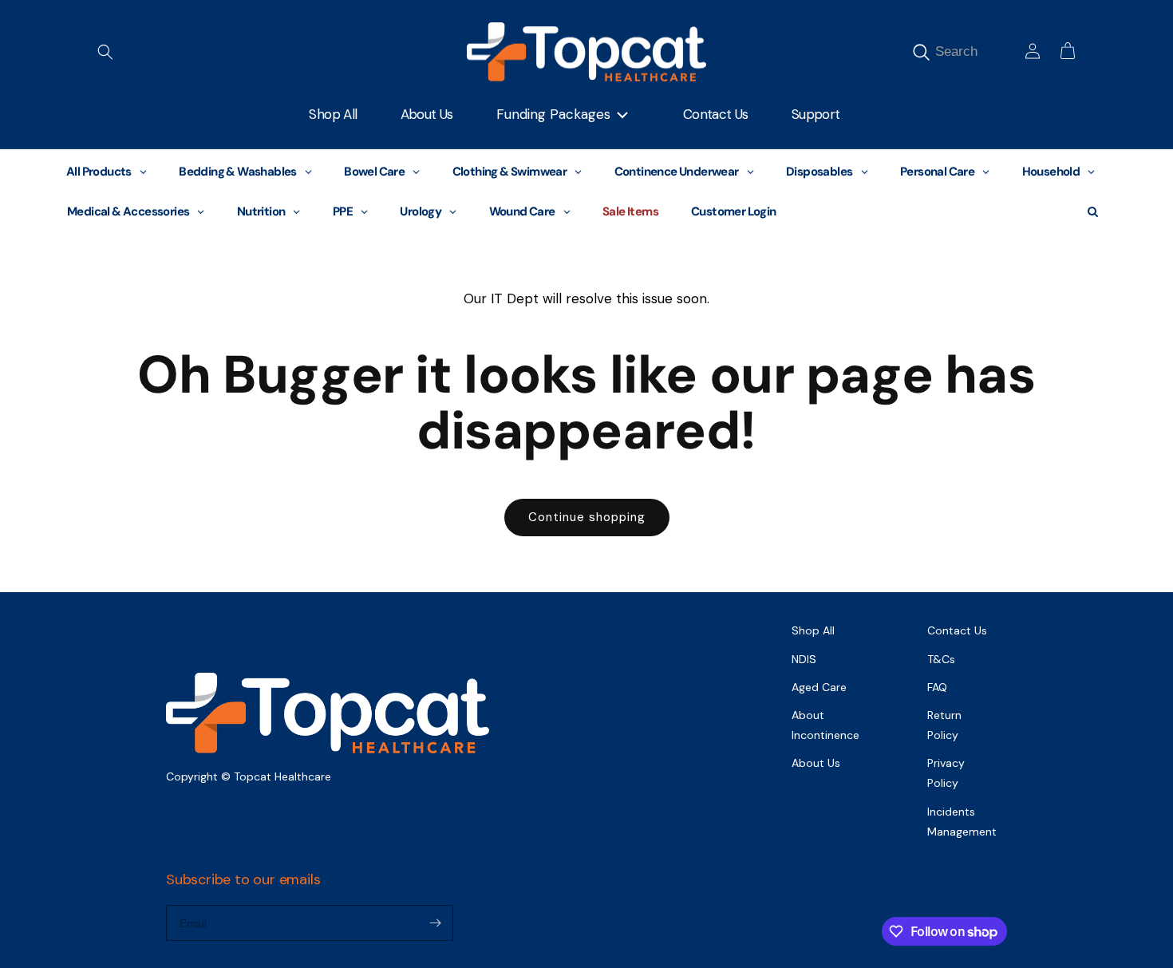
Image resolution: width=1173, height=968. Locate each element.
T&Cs (941, 659)
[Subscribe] (434, 923)
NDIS (804, 659)
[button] (105, 51)
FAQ (937, 687)
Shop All (813, 630)
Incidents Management (962, 821)
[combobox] (975, 51)
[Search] (920, 51)
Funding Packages (553, 114)
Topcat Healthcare (282, 776)
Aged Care (819, 687)
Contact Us (957, 630)
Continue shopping (587, 517)
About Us (816, 763)
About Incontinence (825, 725)
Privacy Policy (946, 773)
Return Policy (944, 725)
